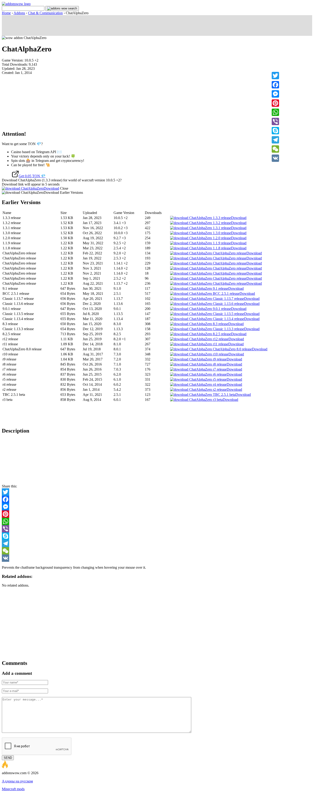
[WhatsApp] (275, 112)
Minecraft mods (13, 789)
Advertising (10, 777)
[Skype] (275, 130)
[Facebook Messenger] (157, 506)
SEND (8, 757)
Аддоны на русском (17, 781)
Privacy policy (30, 777)
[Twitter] (275, 75)
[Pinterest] (275, 103)
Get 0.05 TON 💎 (32, 176)
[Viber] (275, 121)
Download (51, 188)
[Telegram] (275, 139)
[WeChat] (275, 149)
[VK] (275, 158)
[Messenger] (275, 93)
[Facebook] (275, 84)
